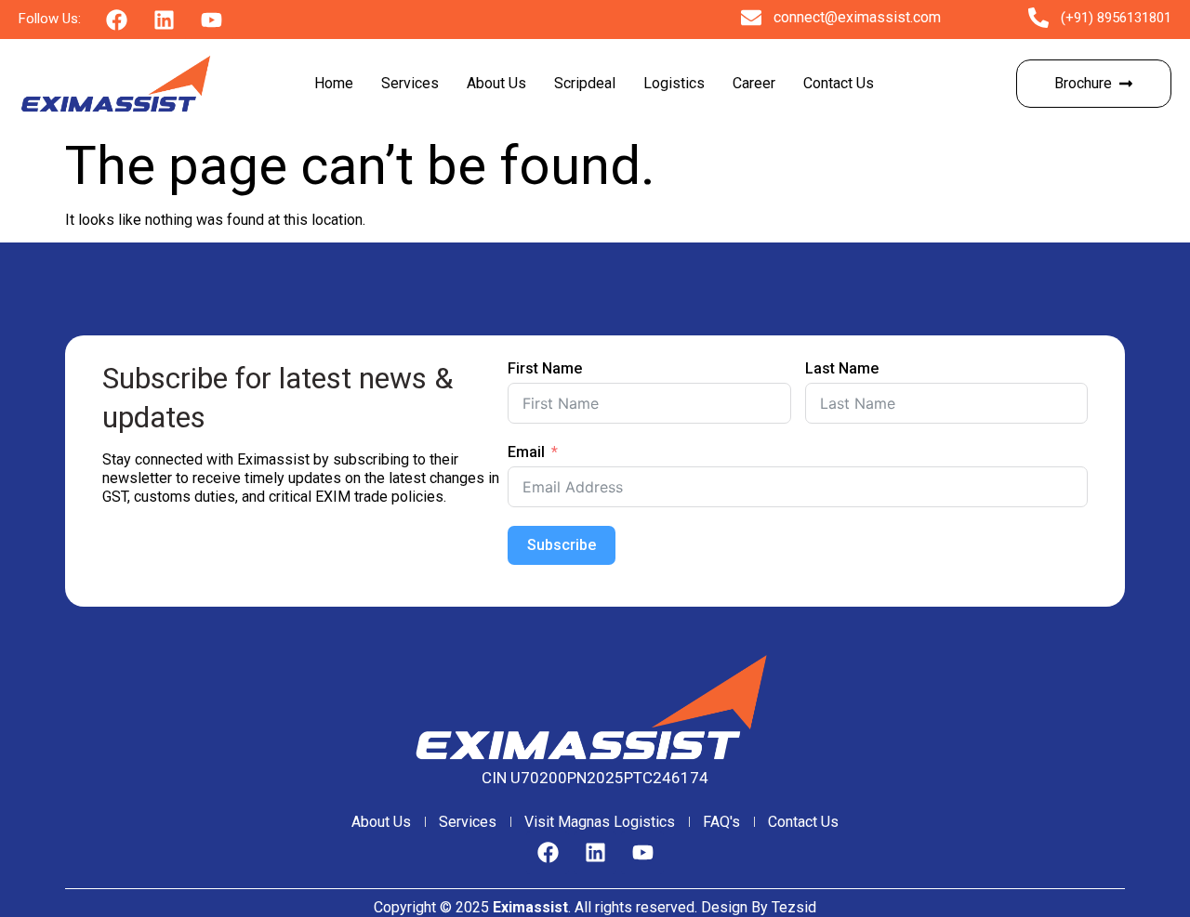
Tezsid (794, 907)
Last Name (842, 368)
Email (526, 452)
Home (333, 83)
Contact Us (838, 83)
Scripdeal (584, 83)
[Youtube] (642, 853)
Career (754, 83)
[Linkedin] (595, 853)
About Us (496, 83)
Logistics (674, 83)
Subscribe (561, 545)
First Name (545, 368)
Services (410, 83)
